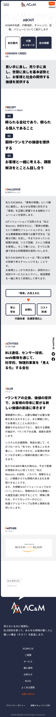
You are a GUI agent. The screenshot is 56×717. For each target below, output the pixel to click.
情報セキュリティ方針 (40, 705)
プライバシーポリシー (16, 705)
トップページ (13, 580)
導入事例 (28, 667)
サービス (28, 661)
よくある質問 (28, 687)
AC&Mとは (28, 648)
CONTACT (52, 7)
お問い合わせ (28, 694)
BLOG (28, 680)
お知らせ (28, 674)
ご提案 (28, 655)
